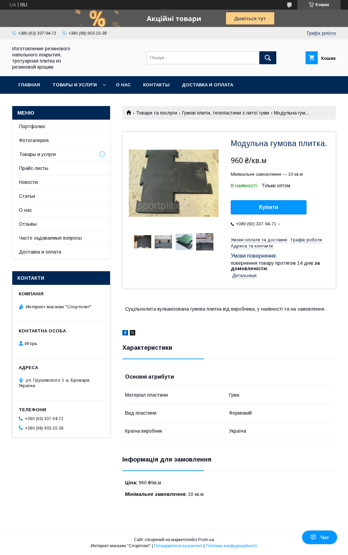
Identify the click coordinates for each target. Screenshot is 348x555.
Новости (28, 182)
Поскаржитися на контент (178, 545)
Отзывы (28, 224)
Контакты (156, 84)
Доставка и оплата (207, 84)
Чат (324, 537)
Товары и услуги (74, 84)
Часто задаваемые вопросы (50, 238)
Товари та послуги (156, 113)
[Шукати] (267, 57)
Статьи (27, 196)
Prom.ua (206, 539)
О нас (123, 84)
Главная (29, 84)
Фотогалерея (34, 140)
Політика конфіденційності (231, 545)
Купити (268, 207)
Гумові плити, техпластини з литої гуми (225, 113)
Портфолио (32, 126)
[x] (132, 333)
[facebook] (125, 333)
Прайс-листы (33, 168)
